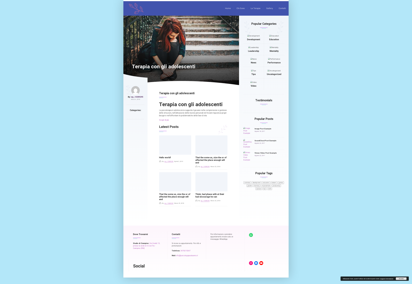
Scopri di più (164, 120)
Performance (274, 62)
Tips (253, 74)
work (269, 189)
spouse (258, 189)
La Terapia (255, 8)
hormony (257, 186)
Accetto (401, 279)
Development (253, 39)
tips (264, 189)
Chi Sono (241, 8)
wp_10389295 (137, 97)
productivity (276, 186)
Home (228, 8)
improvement (266, 186)
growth (249, 186)
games (281, 183)
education (266, 183)
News (253, 62)
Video (253, 85)
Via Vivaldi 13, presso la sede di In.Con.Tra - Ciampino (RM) (146, 246)
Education (274, 39)
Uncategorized (274, 74)
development (257, 183)
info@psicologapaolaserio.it (187, 255)
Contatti (282, 8)
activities (247, 183)
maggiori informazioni (386, 278)
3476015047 (186, 250)
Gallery (269, 8)
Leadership (253, 51)
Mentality (274, 51)
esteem (274, 183)
